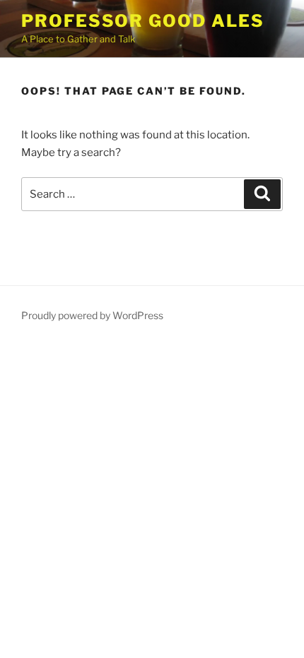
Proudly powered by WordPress (92, 315)
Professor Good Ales (142, 21)
